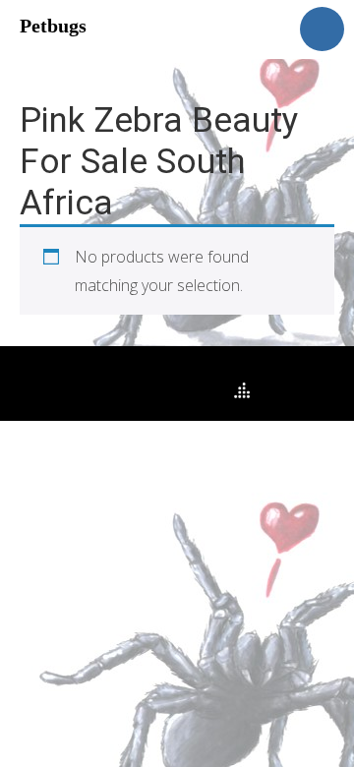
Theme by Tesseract (165, 391)
